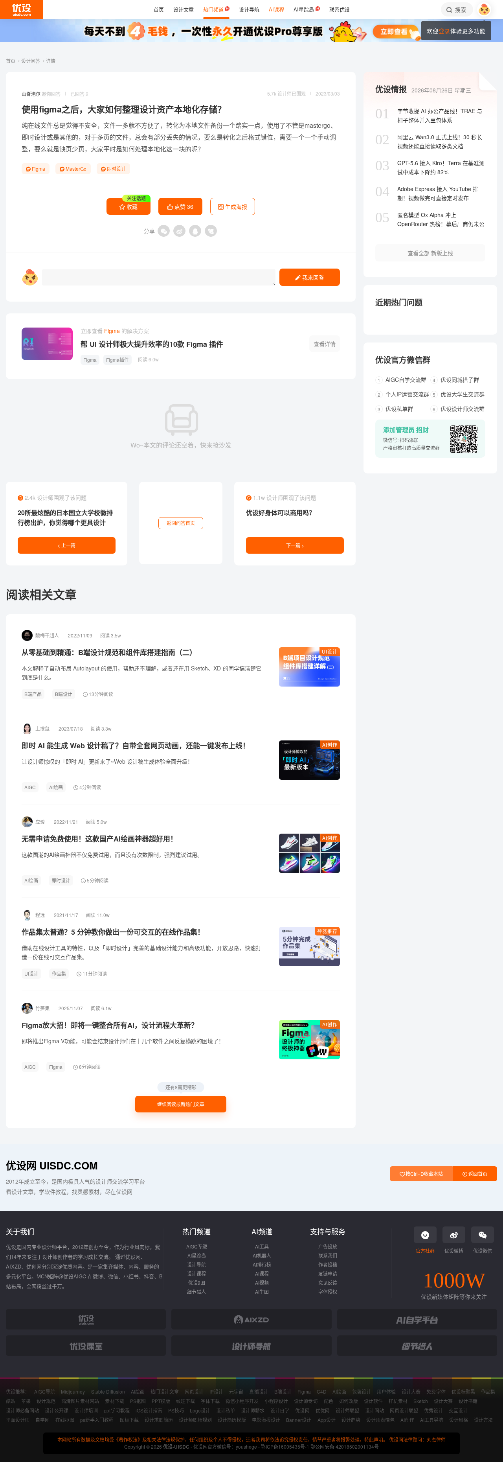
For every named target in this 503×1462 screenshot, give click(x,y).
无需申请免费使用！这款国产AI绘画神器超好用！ (99, 839)
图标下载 (129, 1419)
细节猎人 (196, 1291)
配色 (328, 1401)
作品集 (59, 973)
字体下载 (210, 1401)
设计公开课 (56, 1410)
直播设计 (258, 1391)
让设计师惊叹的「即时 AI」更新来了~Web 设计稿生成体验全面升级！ (107, 761)
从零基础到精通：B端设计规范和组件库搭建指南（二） (109, 652)
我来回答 (312, 277)
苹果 (26, 1401)
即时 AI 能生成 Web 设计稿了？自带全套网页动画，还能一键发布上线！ (136, 745)
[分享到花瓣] (211, 231)
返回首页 (477, 1173)
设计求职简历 (159, 1419)
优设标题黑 (463, 1391)
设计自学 (279, 1410)
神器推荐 (327, 931)
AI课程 (262, 1273)
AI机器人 (262, 1255)
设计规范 (46, 1401)
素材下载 (114, 1401)
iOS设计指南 (149, 1410)
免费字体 (435, 1391)
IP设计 (216, 1391)
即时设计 (34, 137)
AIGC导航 (44, 1391)
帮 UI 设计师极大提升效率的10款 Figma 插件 (152, 344)
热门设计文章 (165, 1391)
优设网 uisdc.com (52, 1165)
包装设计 (361, 1391)
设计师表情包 (380, 1419)
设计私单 (225, 1410)
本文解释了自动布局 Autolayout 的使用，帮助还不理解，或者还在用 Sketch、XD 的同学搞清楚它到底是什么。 (141, 672)
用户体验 (386, 1391)
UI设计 (330, 651)
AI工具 (262, 1246)
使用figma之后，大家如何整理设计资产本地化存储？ (124, 109)
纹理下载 (185, 1401)
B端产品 (33, 693)
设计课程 (196, 1273)
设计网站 (374, 1410)
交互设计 (458, 1410)
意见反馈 (327, 1282)
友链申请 (327, 1273)
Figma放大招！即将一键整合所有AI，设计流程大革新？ (110, 1025)
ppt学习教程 (116, 1410)
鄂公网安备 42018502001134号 (344, 1446)
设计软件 (373, 1401)
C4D (322, 1391)
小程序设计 (276, 1401)
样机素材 (398, 1401)
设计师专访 (306, 1401)
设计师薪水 (252, 1410)
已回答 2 (79, 93)
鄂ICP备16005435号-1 (285, 1446)
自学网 (42, 1419)
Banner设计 (298, 1419)
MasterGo (75, 168)
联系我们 (327, 1255)
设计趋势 (350, 1419)
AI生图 (262, 1291)
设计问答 (31, 60)
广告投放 (327, 1246)
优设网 (302, 1410)
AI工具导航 (431, 1419)
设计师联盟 (347, 1410)
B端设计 (63, 693)
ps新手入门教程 (97, 1419)
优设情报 (391, 89)
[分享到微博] (179, 231)
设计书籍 (468, 1401)
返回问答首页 (181, 522)
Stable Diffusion (108, 1391)
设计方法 (483, 1419)
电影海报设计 (266, 1419)
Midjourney (73, 1391)
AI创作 (330, 744)
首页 (11, 60)
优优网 (323, 1410)
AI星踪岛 (196, 1255)
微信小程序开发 (242, 1401)
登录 (444, 31)
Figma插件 (117, 359)
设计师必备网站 (22, 1410)
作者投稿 (327, 1264)
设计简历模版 (232, 1419)
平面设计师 (17, 1419)
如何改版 (348, 1401)
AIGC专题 (196, 1246)
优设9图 (196, 1282)
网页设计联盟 (404, 1410)
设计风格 (458, 1419)
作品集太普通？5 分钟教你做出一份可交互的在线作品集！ (113, 932)
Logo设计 (200, 1410)
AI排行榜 (262, 1264)
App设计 (327, 1419)
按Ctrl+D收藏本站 (423, 1173)
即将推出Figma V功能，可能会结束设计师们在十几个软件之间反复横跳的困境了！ (123, 1041)
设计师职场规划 (195, 1419)
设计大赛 (411, 1391)
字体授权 (327, 1291)
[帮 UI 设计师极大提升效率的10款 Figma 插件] (47, 344)
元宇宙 (236, 1391)
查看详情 (325, 344)
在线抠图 (64, 1419)
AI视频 (262, 1282)
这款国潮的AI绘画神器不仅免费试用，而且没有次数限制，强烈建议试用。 (112, 854)
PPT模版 (161, 1401)
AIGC (30, 787)
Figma (38, 168)
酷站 (10, 1401)
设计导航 (196, 1264)
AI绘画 (56, 787)
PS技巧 (176, 1410)
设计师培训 (86, 1410)
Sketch (420, 1401)
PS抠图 (138, 1401)
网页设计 (194, 1391)
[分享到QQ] (195, 231)
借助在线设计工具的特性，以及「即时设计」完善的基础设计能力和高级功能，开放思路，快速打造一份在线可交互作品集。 (141, 952)
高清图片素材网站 (80, 1401)
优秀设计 (433, 1410)
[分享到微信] (164, 231)
